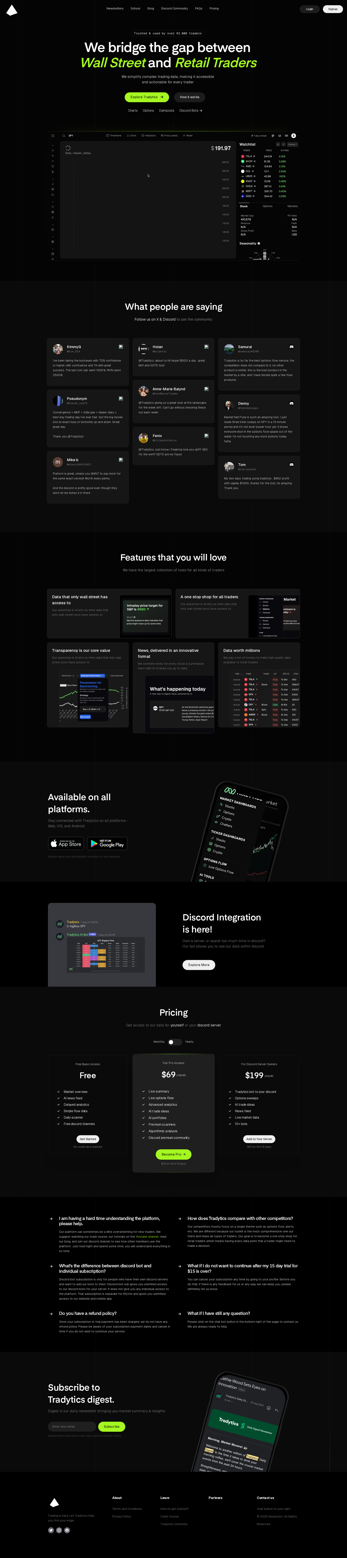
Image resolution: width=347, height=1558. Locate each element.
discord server (209, 1025)
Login (309, 9)
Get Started (88, 1139)
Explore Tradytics (144, 97)
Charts (133, 110)
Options (148, 110)
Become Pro (171, 1154)
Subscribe (111, 1426)
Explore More (198, 965)
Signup (332, 9)
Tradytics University (174, 1524)
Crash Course (169, 1516)
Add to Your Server (259, 1139)
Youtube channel (147, 1236)
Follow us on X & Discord (155, 319)
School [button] (135, 8)
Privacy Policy (121, 1516)
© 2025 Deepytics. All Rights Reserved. (277, 1520)
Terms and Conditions (127, 1508)
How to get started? (174, 1508)
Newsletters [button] (115, 8)
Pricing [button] (214, 8)
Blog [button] (151, 8)
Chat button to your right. (274, 1508)
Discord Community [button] (174, 8)
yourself (177, 1025)
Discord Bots (189, 110)
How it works (189, 97)
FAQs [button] (198, 8)
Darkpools (166, 110)
